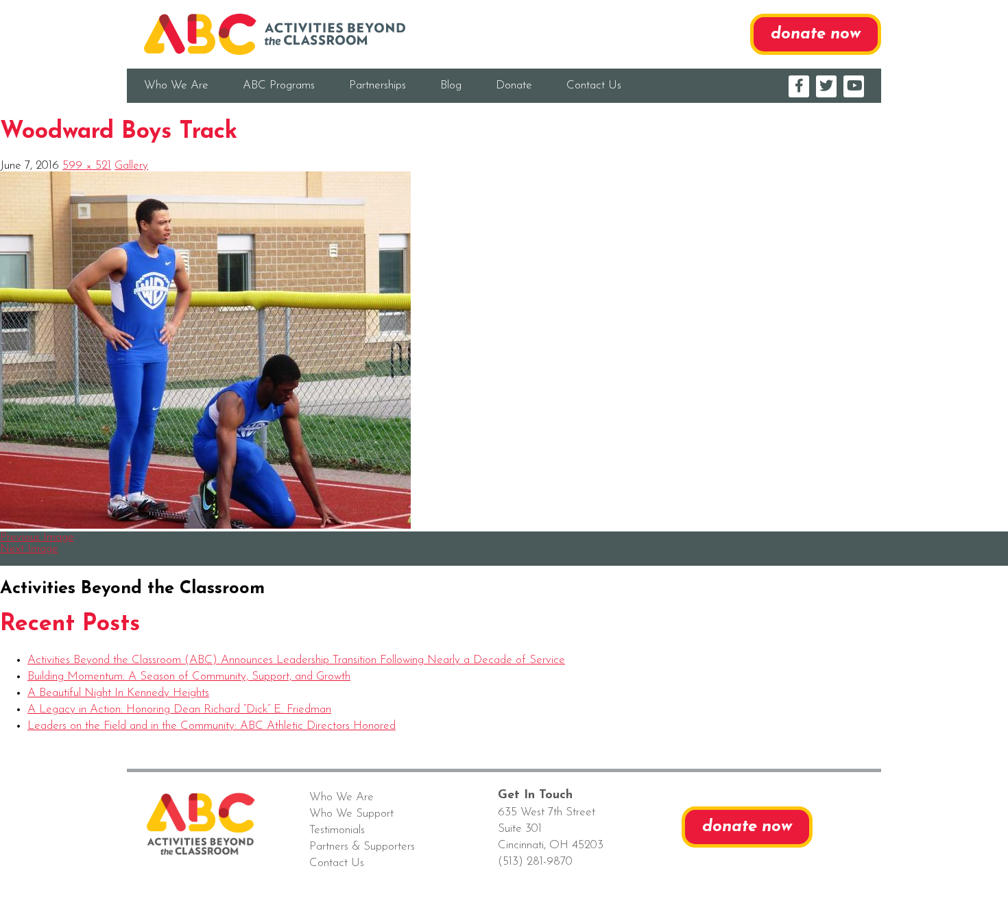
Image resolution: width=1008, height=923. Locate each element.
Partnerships (377, 85)
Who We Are (176, 85)
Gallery (131, 165)
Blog (450, 85)
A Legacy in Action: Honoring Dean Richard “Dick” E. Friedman (179, 709)
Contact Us (593, 85)
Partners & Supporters (362, 846)
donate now (816, 34)
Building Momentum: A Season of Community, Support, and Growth (188, 676)
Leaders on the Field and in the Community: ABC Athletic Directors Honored (211, 726)
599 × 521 (86, 165)
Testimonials (337, 830)
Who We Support (351, 813)
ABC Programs (279, 85)
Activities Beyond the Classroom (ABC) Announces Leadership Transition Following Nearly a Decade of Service (296, 660)
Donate (514, 85)
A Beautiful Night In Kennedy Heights (118, 693)
